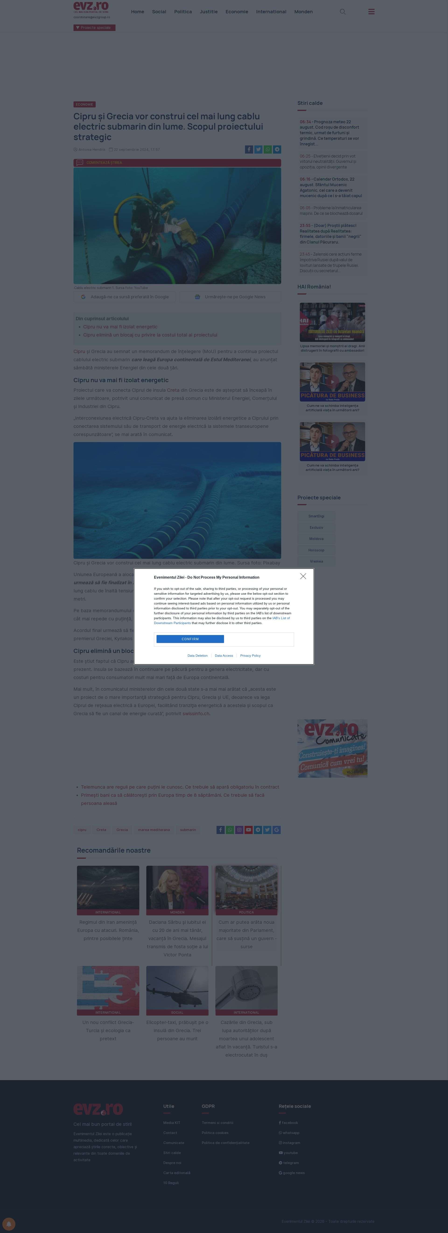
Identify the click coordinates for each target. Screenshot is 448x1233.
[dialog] (224, 616)
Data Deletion (198, 655)
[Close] (304, 577)
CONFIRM (190, 639)
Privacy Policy (250, 655)
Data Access (224, 655)
